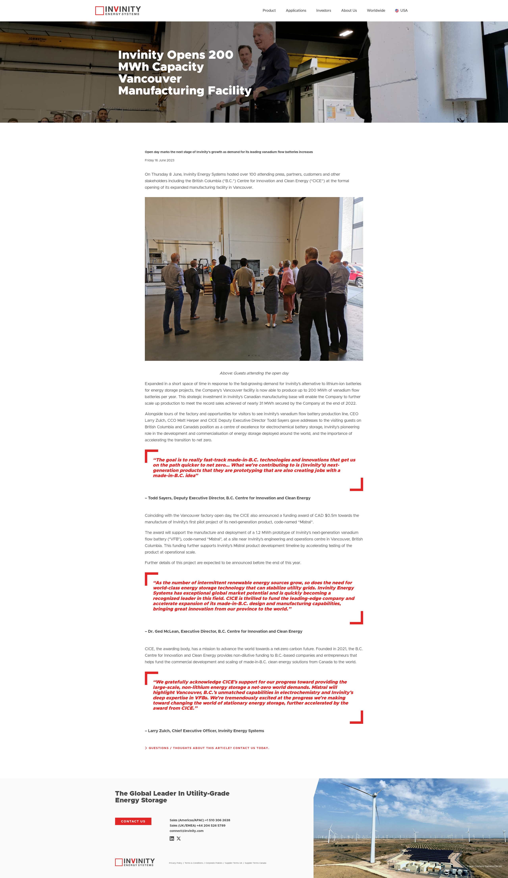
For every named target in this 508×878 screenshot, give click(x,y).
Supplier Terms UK (233, 863)
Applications (296, 11)
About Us (349, 11)
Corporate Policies (214, 863)
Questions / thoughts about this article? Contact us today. (209, 748)
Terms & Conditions (194, 863)
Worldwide (376, 11)
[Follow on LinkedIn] (172, 838)
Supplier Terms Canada (255, 863)
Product (269, 11)
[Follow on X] (178, 838)
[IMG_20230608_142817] (254, 363)
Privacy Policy (175, 863)
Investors (323, 11)
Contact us (133, 821)
